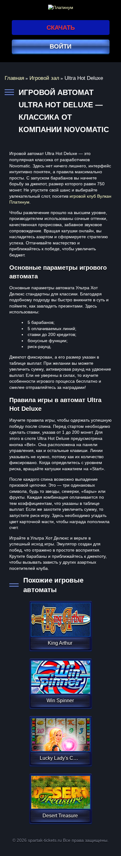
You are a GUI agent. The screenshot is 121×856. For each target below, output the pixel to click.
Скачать (61, 27)
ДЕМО (60, 627)
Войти (60, 46)
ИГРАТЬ (60, 616)
